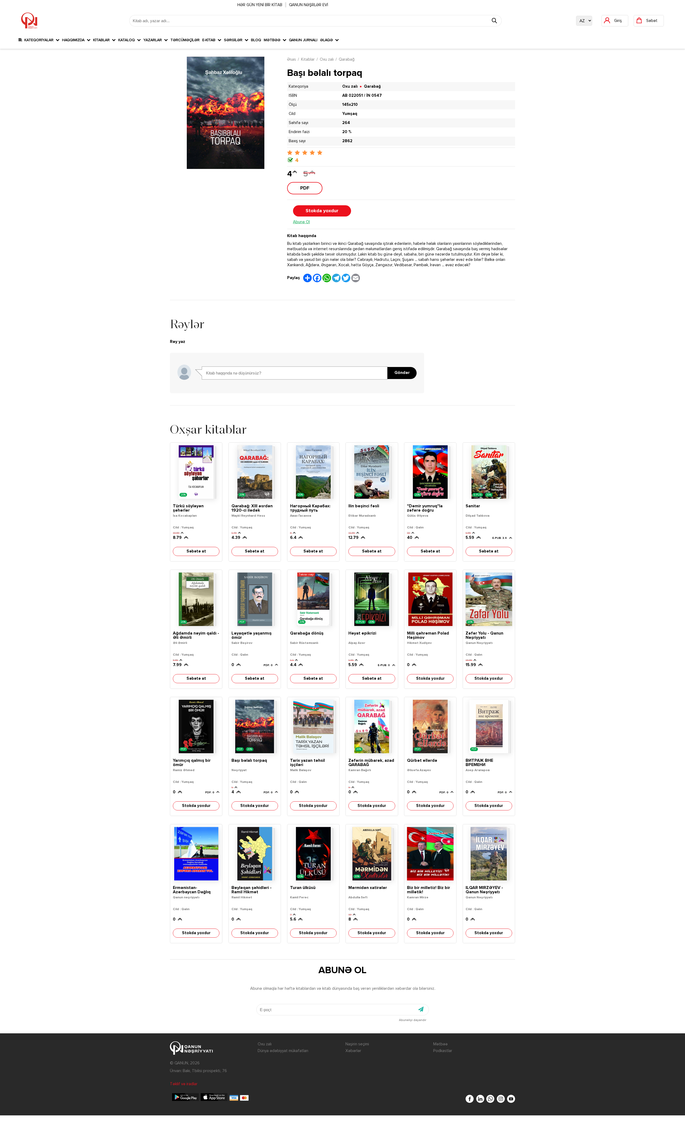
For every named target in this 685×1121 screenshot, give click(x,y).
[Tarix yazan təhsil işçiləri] (313, 726)
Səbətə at (196, 551)
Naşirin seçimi (357, 1044)
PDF (304, 188)
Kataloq (127, 40)
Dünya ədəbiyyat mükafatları (283, 1051)
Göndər (402, 373)
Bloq (256, 40)
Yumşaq (349, 114)
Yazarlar (153, 40)
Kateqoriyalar (39, 40)
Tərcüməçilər (185, 40)
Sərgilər (234, 40)
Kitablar (102, 40)
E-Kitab (210, 40)
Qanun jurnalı (303, 40)
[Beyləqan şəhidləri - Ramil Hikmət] (255, 853)
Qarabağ (347, 59)
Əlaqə (327, 40)
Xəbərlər (353, 1051)
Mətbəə (273, 40)
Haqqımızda (74, 40)
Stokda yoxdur (322, 210)
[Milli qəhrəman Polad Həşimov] (430, 599)
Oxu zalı (327, 59)
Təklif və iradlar (183, 1084)
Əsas (291, 59)
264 (346, 123)
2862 (347, 141)
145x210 (350, 105)
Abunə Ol (301, 222)
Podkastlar (442, 1051)
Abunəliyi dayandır (412, 1020)
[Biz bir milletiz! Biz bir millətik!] (430, 853)
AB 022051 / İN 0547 (362, 96)
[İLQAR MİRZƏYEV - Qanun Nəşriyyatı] (489, 853)
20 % (346, 132)
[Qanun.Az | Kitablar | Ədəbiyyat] (29, 21)
